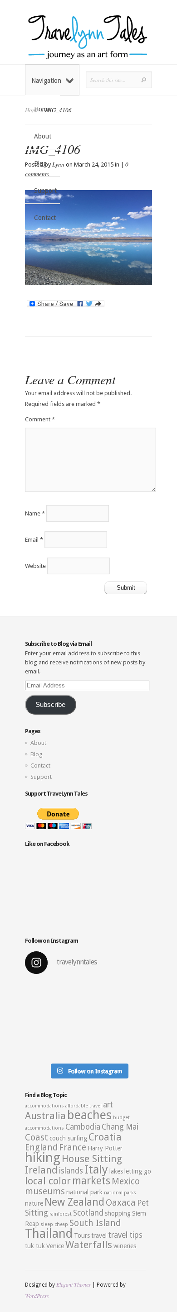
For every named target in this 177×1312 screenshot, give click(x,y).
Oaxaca (121, 1202)
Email (34, 539)
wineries (124, 1246)
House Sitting (92, 1158)
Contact (45, 217)
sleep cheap (54, 1224)
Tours (82, 1235)
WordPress (37, 1295)
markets (91, 1180)
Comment (40, 419)
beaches (89, 1115)
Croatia (105, 1137)
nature (34, 1203)
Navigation (46, 80)
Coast (36, 1137)
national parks (120, 1193)
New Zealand (74, 1202)
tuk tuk (35, 1246)
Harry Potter (105, 1148)
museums (45, 1191)
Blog (40, 163)
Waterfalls (88, 1244)
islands (71, 1170)
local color (48, 1181)
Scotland (88, 1212)
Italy (96, 1169)
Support (45, 190)
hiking (42, 1157)
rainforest (60, 1214)
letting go (137, 1171)
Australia (45, 1115)
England (41, 1147)
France (72, 1147)
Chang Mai (120, 1126)
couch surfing (68, 1138)
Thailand (49, 1233)
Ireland (41, 1170)
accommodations (44, 1106)
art (108, 1104)
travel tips (125, 1235)
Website (35, 566)
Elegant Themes (73, 1284)
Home (42, 109)
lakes (116, 1171)
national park (84, 1192)
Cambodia (82, 1126)
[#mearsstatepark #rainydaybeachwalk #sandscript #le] (88, 1020)
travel (99, 1235)
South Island (95, 1223)
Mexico (126, 1181)
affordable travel (83, 1106)
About (42, 136)
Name (35, 513)
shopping (118, 1213)
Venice (55, 1246)
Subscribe (50, 704)
